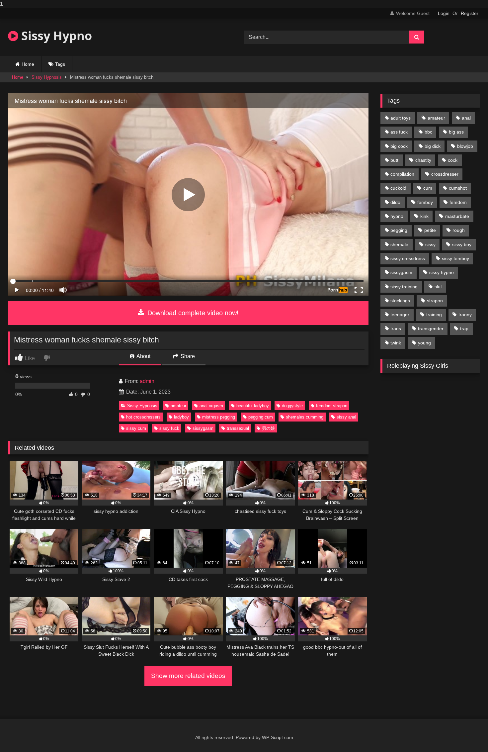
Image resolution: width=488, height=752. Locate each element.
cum (427, 188)
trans (395, 328)
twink (395, 342)
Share (187, 356)
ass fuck (399, 132)
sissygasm (203, 428)
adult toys (400, 118)
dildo (395, 202)
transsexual (238, 428)
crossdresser (444, 174)
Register (469, 13)
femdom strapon (331, 405)
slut (438, 286)
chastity (423, 160)
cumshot (458, 188)
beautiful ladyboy (252, 405)
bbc (428, 132)
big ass (456, 132)
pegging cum (260, 417)
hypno (396, 216)
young (424, 342)
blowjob (465, 146)
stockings (400, 300)
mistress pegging (218, 417)
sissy (430, 244)
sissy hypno (441, 272)
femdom (458, 202)
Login (443, 13)
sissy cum (136, 428)
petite (430, 230)
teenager (399, 314)
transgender (431, 328)
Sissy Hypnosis (47, 77)
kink (424, 216)
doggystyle (292, 405)
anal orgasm (211, 405)
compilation (402, 174)
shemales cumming (304, 417)
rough (458, 230)
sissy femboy (455, 258)
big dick (433, 146)
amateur (178, 405)
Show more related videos (188, 675)
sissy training (404, 286)
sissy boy (461, 244)
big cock (399, 146)
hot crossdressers (143, 417)
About (142, 356)
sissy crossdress (407, 258)
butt (394, 160)
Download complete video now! (192, 313)
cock (452, 160)
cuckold (398, 188)
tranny (465, 314)
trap (464, 328)
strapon (435, 300)
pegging (398, 230)
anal (466, 118)
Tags (60, 64)
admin (147, 381)
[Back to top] (467, 733)
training (434, 314)
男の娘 (268, 428)
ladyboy (181, 417)
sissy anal (346, 417)
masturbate (457, 216)
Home (28, 64)
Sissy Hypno (55, 36)
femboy (425, 202)
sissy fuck (169, 428)
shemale (399, 244)
